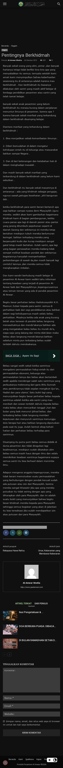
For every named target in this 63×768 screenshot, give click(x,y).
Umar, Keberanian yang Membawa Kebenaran (49, 552)
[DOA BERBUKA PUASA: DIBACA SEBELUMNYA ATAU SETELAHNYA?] (10, 630)
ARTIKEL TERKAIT (23, 603)
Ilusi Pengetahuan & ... (31, 612)
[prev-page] (5, 654)
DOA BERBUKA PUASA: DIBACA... (37, 626)
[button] (4, 4)
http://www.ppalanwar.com (31, 587)
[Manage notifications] (5, 762)
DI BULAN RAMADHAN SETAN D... (37, 640)
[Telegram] (26, 533)
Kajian (38, 759)
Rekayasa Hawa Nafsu (14, 550)
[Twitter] (13, 533)
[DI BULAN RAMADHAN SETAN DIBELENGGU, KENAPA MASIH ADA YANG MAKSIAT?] (10, 644)
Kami (21, 759)
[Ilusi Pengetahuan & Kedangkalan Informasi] (10, 616)
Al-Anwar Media (15, 60)
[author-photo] (31, 578)
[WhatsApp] (19, 533)
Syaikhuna (29, 759)
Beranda (5, 46)
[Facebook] (6, 533)
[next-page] (9, 654)
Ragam (14, 46)
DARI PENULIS (41, 603)
